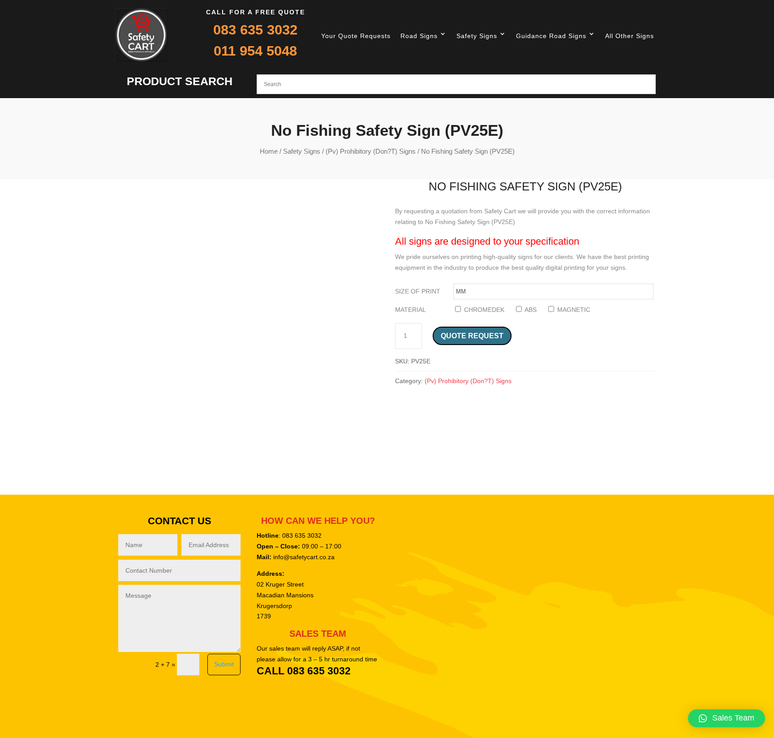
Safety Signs (476, 35)
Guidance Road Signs (551, 35)
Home (269, 151)
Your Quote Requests (356, 35)
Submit (224, 664)
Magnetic (572, 309)
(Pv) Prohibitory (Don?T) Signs (371, 151)
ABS (530, 309)
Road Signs (419, 35)
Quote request (472, 336)
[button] (726, 718)
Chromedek (483, 309)
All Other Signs (629, 35)
